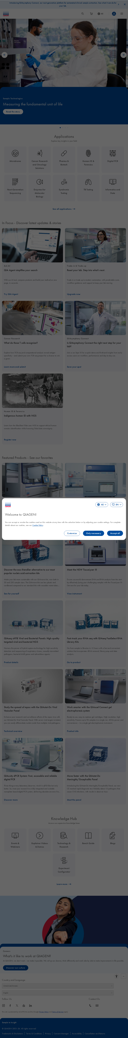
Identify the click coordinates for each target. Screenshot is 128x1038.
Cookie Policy (37, 525)
